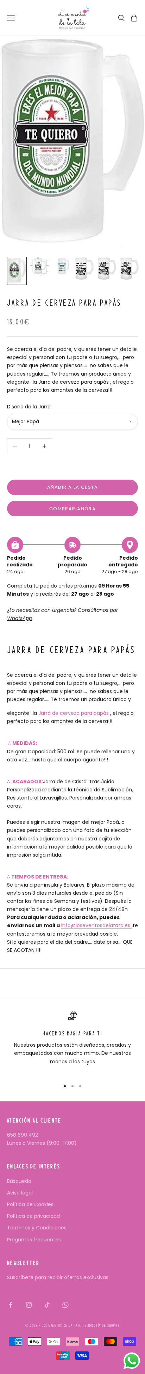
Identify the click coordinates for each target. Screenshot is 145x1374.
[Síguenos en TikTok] (47, 1304)
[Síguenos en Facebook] (10, 1304)
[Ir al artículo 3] (62, 266)
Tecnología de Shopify (100, 1325)
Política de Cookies (30, 1204)
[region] (72, 1042)
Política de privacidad (33, 1216)
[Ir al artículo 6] (129, 268)
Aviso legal (20, 1192)
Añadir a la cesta (72, 487)
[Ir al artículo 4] (84, 268)
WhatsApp (19, 618)
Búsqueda (19, 1181)
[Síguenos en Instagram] (28, 1304)
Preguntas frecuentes (34, 1239)
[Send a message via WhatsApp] (131, 1360)
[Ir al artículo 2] (39, 266)
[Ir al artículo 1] (17, 271)
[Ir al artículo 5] (107, 268)
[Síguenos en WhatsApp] (65, 1304)
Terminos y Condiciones (37, 1227)
